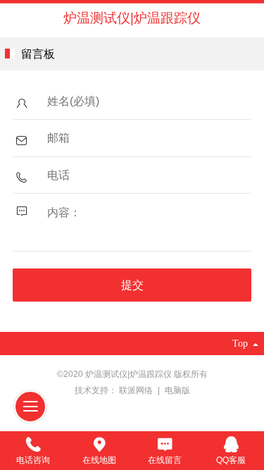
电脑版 (177, 390)
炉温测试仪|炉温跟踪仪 (132, 18)
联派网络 (137, 390)
